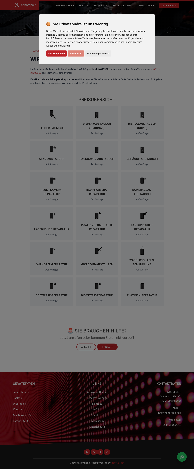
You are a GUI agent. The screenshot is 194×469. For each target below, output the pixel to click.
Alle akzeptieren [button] (56, 53)
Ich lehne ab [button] (76, 53)
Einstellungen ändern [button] (98, 53)
